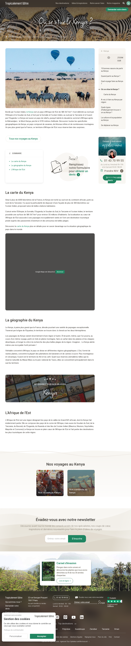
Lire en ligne (64, 581)
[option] (50, 483)
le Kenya (30, 112)
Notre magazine (113, 3)
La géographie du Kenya (21, 165)
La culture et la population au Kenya (111, 119)
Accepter (41, 636)
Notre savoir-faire (97, 3)
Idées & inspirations (79, 3)
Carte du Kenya (110, 94)
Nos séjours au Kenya (49, 492)
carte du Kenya (23, 226)
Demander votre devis (113, 179)
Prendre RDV (111, 170)
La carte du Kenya (18, 161)
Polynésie (66, 629)
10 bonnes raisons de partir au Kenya (112, 69)
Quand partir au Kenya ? (110, 76)
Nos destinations (62, 3)
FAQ (110, 637)
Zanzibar (93, 629)
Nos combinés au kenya (78, 491)
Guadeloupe (80, 629)
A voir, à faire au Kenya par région (111, 101)
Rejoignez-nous (90, 637)
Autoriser (60, 272)
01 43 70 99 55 (114, 160)
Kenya (106, 51)
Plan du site (102, 637)
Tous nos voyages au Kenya (23, 138)
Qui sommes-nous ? (13, 602)
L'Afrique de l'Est (18, 169)
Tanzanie (105, 629)
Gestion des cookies (61, 637)
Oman (116, 629)
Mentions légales (76, 637)
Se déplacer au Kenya (109, 125)
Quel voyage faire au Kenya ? (112, 82)
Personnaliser (16, 636)
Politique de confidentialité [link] (13, 630)
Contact (117, 637)
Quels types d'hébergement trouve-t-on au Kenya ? (111, 109)
